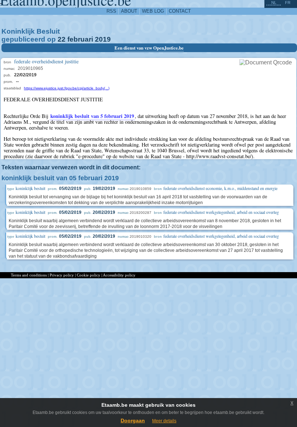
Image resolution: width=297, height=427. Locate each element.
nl (273, 2)
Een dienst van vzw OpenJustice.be (149, 48)
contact (180, 11)
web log (153, 11)
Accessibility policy (119, 275)
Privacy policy (62, 275)
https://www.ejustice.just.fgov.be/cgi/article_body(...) (66, 88)
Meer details (164, 420)
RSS (111, 11)
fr (287, 2)
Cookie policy (88, 275)
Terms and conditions (29, 275)
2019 (103, 39)
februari (80, 39)
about (129, 11)
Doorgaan (133, 420)
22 (62, 39)
